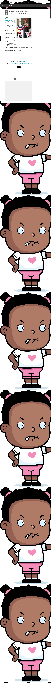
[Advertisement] (39, 31)
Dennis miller (16, 63)
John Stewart (22, 63)
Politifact (13, 25)
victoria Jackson (18, 64)
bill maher (11, 63)
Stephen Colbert (28, 63)
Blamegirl (24, 61)
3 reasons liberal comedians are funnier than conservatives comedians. (18, 13)
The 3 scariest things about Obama (10, 19)
